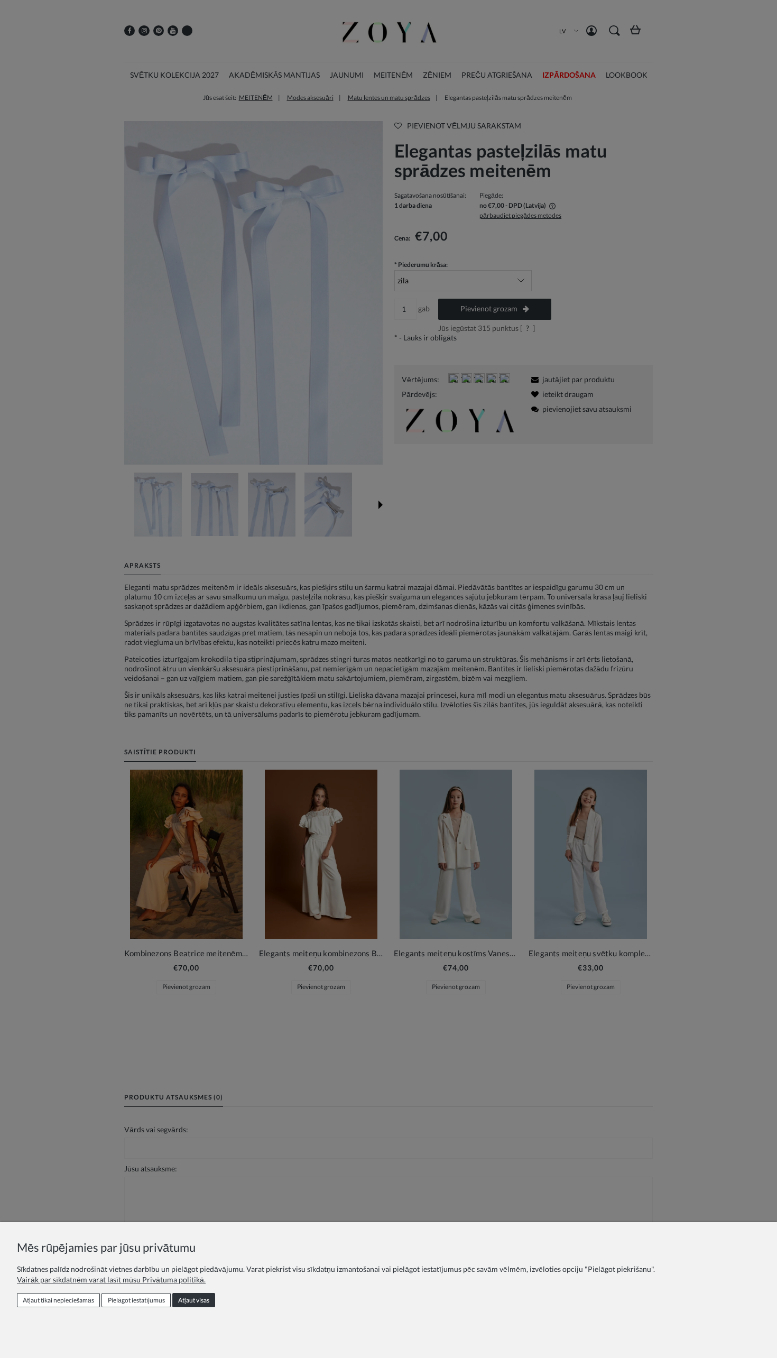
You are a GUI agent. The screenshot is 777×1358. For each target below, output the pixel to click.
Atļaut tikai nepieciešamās (58, 1300)
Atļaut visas (193, 1300)
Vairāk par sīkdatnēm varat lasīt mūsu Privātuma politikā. (111, 1279)
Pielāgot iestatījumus (136, 1300)
